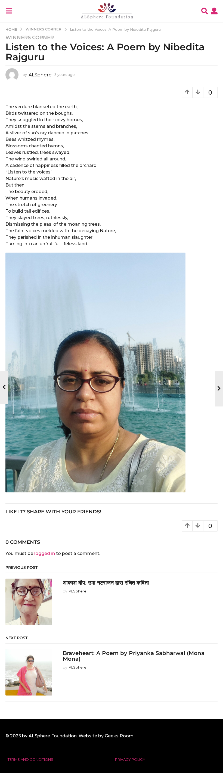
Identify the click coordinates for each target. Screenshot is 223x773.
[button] (8, 10)
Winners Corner (29, 37)
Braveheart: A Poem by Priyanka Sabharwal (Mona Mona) (134, 656)
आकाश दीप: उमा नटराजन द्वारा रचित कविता (106, 582)
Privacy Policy (130, 759)
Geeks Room (119, 735)
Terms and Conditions (30, 759)
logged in (44, 553)
